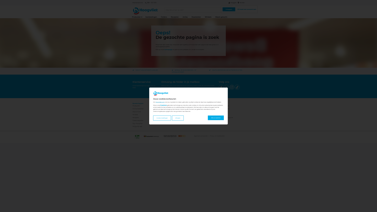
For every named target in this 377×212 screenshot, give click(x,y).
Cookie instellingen (162, 118)
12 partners (163, 105)
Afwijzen (177, 118)
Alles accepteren (216, 118)
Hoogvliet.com (160, 102)
